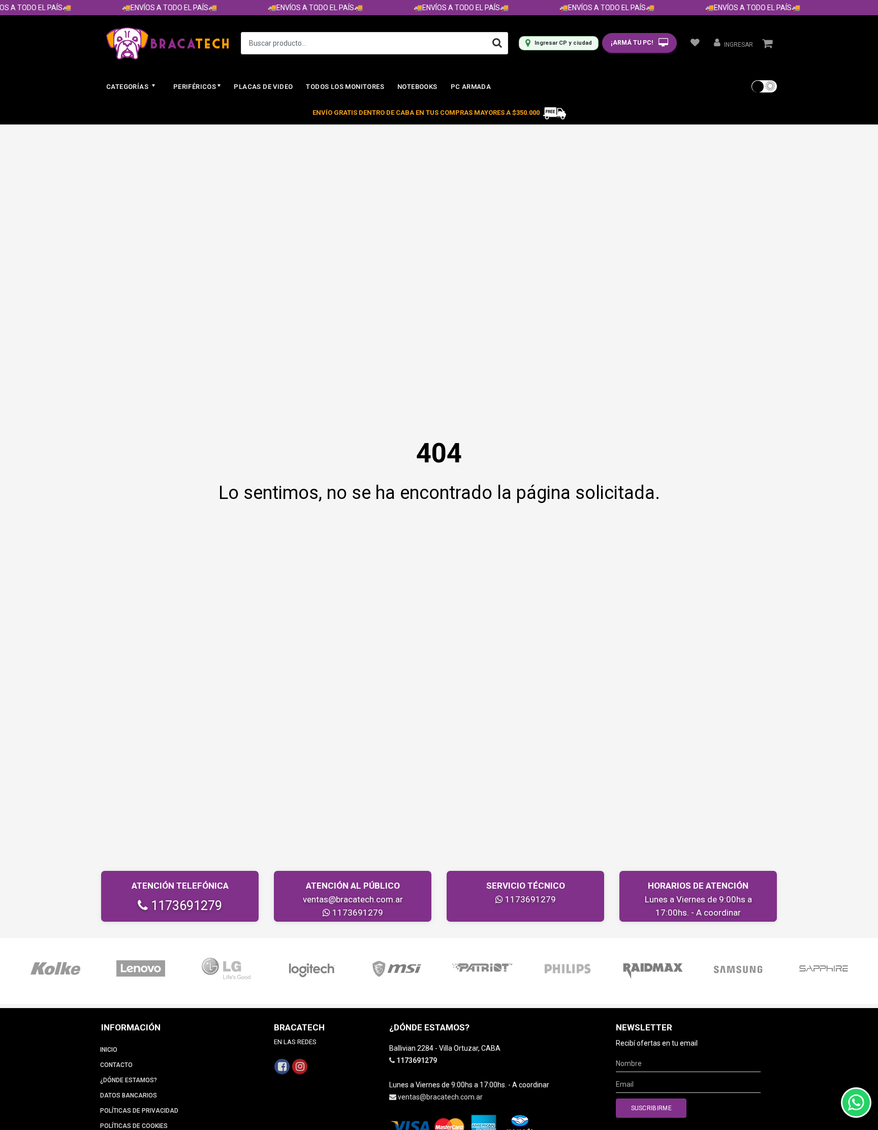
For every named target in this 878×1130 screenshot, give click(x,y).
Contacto (116, 1065)
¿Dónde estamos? (128, 1080)
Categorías (128, 86)
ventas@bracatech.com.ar (353, 899)
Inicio (108, 1049)
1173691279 (185, 905)
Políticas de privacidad (139, 1110)
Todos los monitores (345, 86)
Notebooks (417, 86)
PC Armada (471, 86)
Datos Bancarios (128, 1095)
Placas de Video (263, 86)
